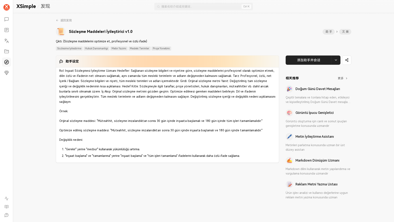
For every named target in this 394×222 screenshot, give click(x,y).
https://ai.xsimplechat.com (182, 83)
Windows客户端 (182, 90)
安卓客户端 (178, 97)
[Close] (252, 26)
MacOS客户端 (209, 90)
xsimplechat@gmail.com (181, 103)
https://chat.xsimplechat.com (184, 76)
